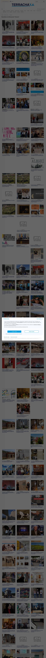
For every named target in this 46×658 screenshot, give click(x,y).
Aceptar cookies (14, 331)
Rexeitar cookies (31, 331)
